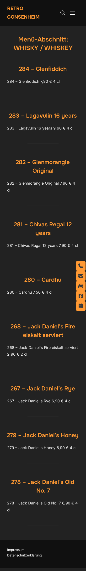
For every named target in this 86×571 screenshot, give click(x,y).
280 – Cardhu (42, 279)
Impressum (15, 550)
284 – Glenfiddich (43, 69)
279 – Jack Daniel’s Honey (43, 435)
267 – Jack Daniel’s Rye (43, 388)
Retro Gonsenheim (23, 12)
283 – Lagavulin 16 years (43, 115)
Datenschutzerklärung (24, 555)
